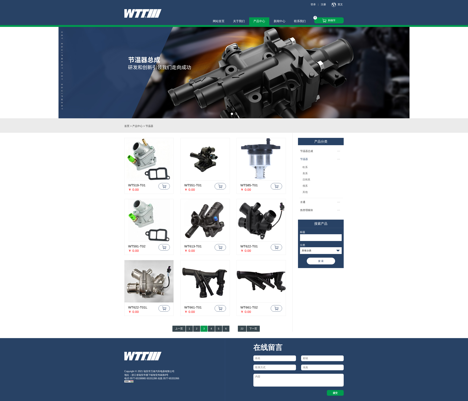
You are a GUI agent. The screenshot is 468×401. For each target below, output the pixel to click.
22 (242, 328)
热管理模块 (306, 210)
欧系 (305, 167)
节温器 (304, 159)
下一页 (253, 328)
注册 (323, 4)
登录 (313, 4)
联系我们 (300, 21)
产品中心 (259, 21)
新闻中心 (279, 21)
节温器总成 (306, 151)
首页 (126, 126)
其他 (305, 192)
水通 (302, 202)
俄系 (305, 185)
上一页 (179, 328)
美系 (305, 173)
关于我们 (239, 21)
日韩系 (306, 179)
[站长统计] (128, 381)
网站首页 (218, 21)
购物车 (331, 20)
